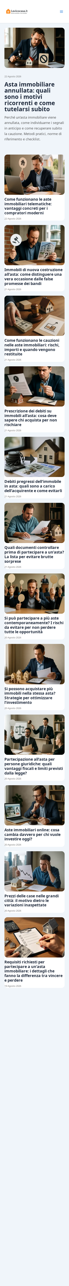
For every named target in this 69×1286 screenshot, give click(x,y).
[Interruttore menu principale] (61, 11)
